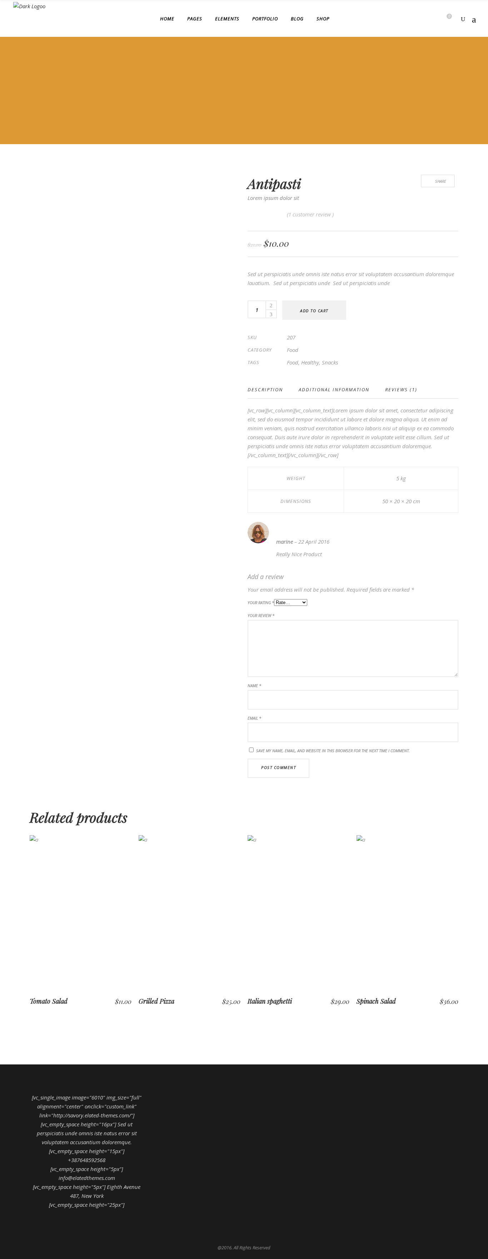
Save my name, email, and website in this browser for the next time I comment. (333, 750)
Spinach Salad (376, 1001)
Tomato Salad (49, 1001)
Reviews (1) (401, 389)
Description (265, 389)
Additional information (334, 389)
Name (254, 685)
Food (292, 349)
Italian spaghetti (270, 1001)
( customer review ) (310, 214)
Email (254, 718)
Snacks (330, 362)
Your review (261, 615)
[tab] (269, 389)
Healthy (310, 362)
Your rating (261, 602)
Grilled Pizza (156, 1001)
